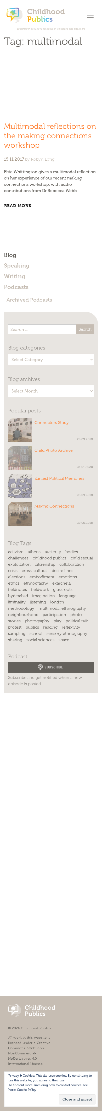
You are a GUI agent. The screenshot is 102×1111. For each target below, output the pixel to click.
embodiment (42, 577)
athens (34, 551)
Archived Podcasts (29, 300)
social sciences (40, 640)
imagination (43, 595)
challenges (18, 558)
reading (50, 627)
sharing (15, 640)
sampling (16, 633)
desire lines (62, 570)
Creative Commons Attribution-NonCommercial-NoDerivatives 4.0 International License (29, 1053)
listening (38, 602)
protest (14, 627)
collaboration (71, 564)
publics (32, 627)
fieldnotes (17, 589)
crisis (13, 570)
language (68, 595)
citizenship (45, 564)
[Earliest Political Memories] (20, 486)
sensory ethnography (67, 633)
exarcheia (61, 583)
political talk (77, 621)
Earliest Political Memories (59, 478)
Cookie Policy (26, 1090)
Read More (18, 205)
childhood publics (49, 558)
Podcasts (16, 287)
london (57, 602)
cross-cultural (35, 570)
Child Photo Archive (54, 450)
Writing (14, 276)
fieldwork (40, 589)
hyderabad (18, 595)
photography (37, 621)
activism (16, 551)
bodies (71, 551)
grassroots (62, 589)
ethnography (36, 583)
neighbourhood (23, 614)
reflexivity (71, 627)
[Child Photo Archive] (20, 458)
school (36, 633)
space (64, 640)
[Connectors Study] (20, 430)
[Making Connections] (20, 514)
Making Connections (54, 506)
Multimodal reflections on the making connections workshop (50, 136)
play (57, 621)
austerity (53, 551)
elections (16, 577)
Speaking (16, 265)
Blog (10, 255)
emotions (68, 577)
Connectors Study (52, 422)
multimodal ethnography (62, 608)
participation (54, 614)
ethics (13, 583)
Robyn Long (42, 159)
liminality (17, 602)
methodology (21, 608)
